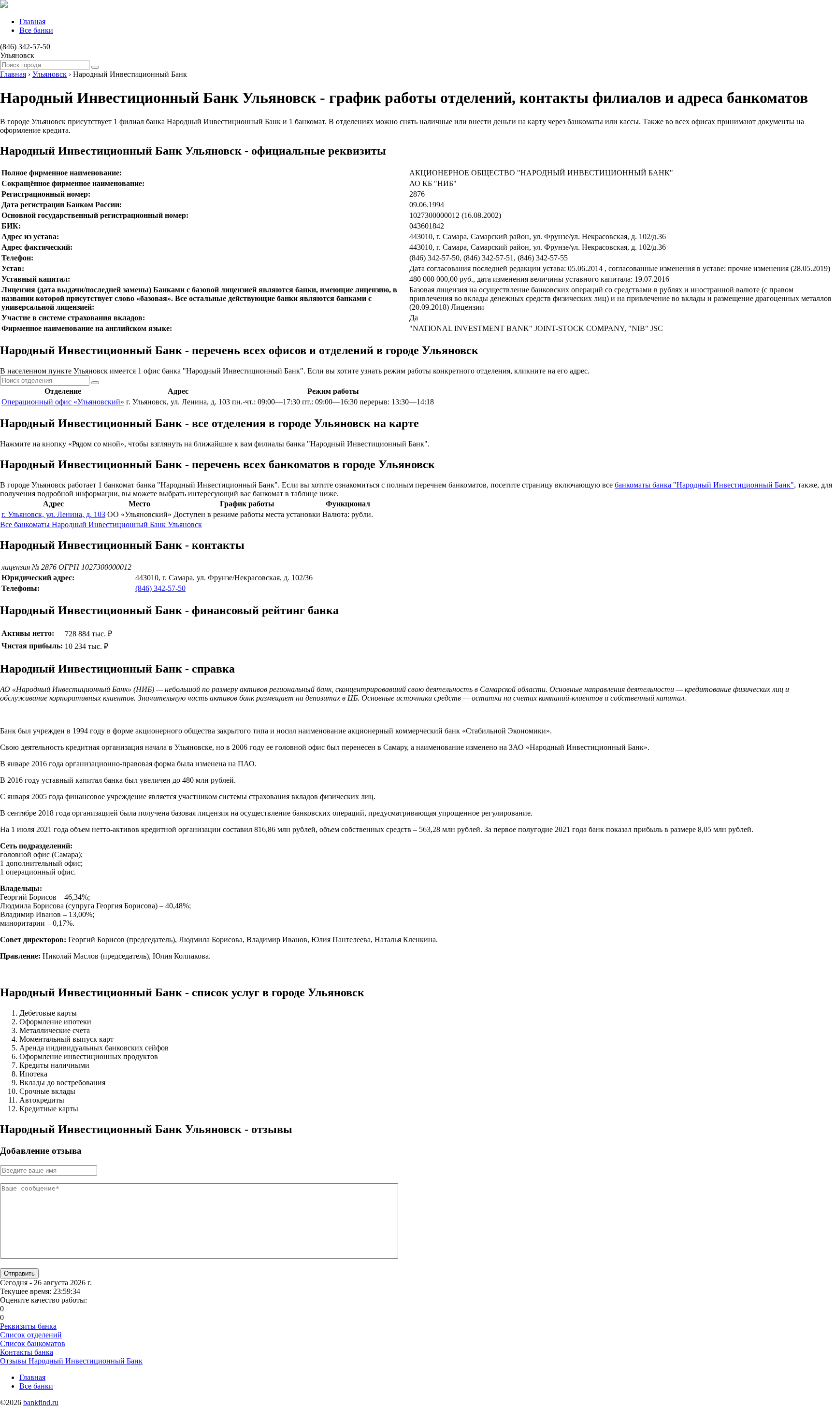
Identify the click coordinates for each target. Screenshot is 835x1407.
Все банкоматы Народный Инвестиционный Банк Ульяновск (101, 524)
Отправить (19, 1273)
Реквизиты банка (28, 1326)
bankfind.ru (40, 1402)
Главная (32, 21)
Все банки (36, 30)
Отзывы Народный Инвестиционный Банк (71, 1361)
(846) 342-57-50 (160, 588)
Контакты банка (26, 1352)
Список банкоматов (32, 1343)
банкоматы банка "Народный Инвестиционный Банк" (704, 485)
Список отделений (31, 1335)
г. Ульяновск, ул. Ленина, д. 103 (53, 514)
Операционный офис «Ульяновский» (62, 402)
